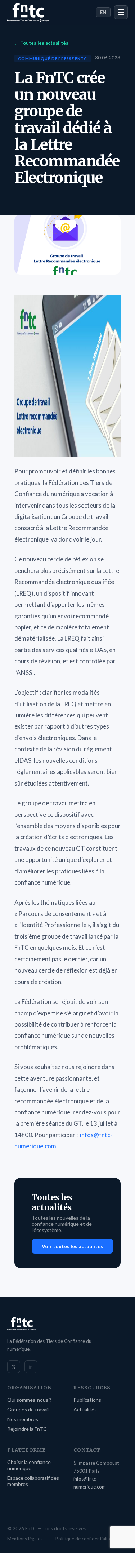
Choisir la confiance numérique (29, 1465)
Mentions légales (24, 1538)
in (31, 1367)
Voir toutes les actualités (72, 1246)
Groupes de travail (28, 1409)
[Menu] (121, 12)
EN (103, 12)
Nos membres (22, 1419)
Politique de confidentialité (83, 1538)
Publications (87, 1400)
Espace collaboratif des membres (33, 1481)
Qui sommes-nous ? (29, 1400)
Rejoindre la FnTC (27, 1429)
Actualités (85, 1409)
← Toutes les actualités (41, 43)
